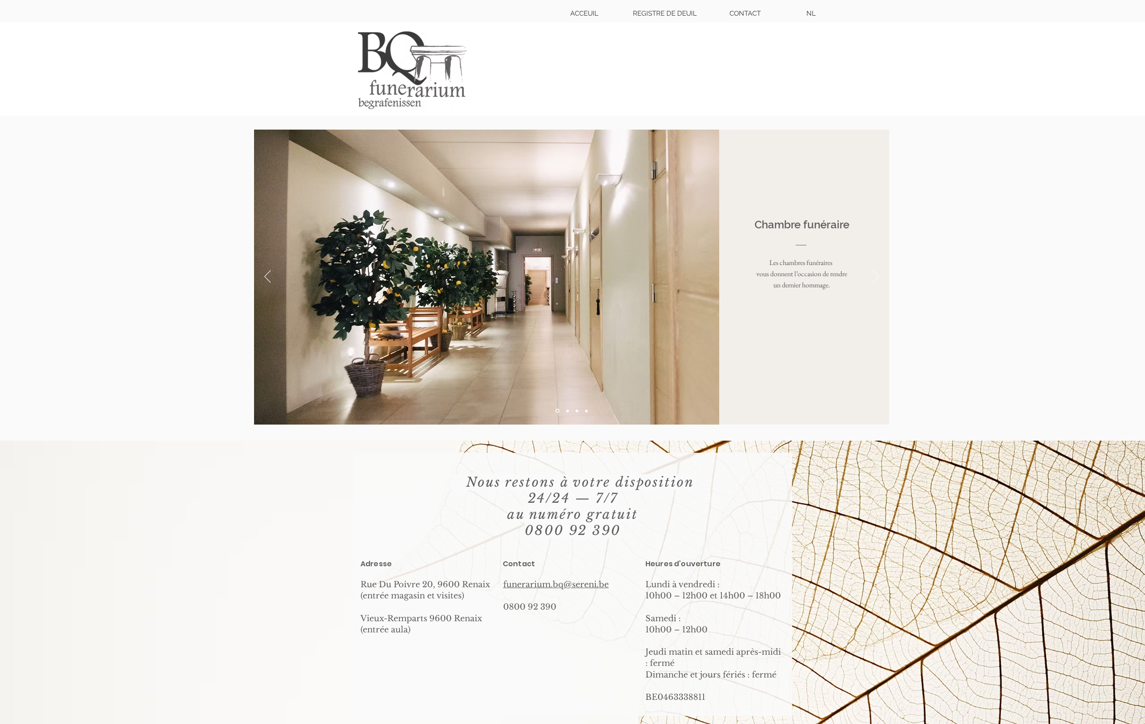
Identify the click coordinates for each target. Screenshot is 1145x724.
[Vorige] (267, 277)
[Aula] (577, 410)
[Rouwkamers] (558, 411)
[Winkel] (567, 410)
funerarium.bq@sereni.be (556, 584)
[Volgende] (876, 277)
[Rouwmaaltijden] (586, 410)
